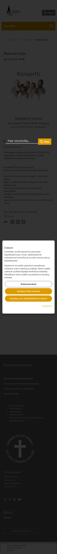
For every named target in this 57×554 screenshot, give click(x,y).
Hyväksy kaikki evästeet (28, 291)
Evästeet (47, 306)
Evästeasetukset (28, 284)
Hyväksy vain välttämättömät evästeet (28, 298)
